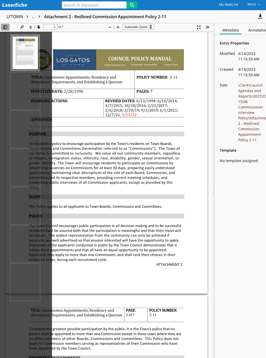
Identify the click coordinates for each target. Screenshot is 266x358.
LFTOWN (21, 17)
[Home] (27, 5)
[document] (240, 190)
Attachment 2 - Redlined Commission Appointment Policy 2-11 (105, 17)
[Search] (132, 5)
